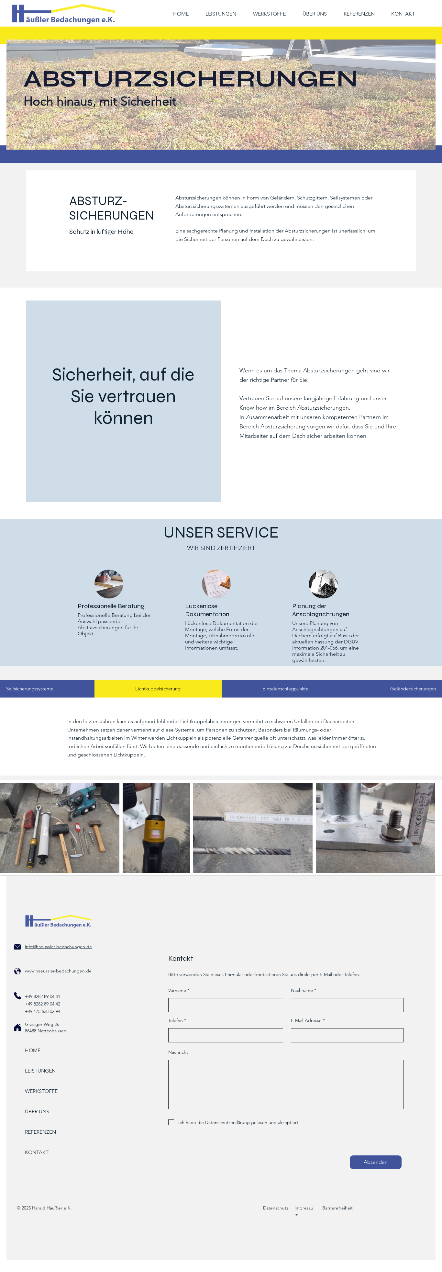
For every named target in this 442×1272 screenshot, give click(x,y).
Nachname (302, 990)
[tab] (158, 689)
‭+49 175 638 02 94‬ (42, 1011)
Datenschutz (275, 1208)
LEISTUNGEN (40, 1071)
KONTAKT (37, 1152)
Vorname (177, 990)
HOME (32, 1050)
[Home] (17, 1027)
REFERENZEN (40, 1132)
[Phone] (17, 947)
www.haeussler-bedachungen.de (58, 971)
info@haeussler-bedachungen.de (58, 946)
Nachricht (178, 1052)
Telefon (175, 1020)
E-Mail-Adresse (306, 1020)
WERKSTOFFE (41, 1091)
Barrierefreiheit (337, 1208)
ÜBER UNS (37, 1111)
